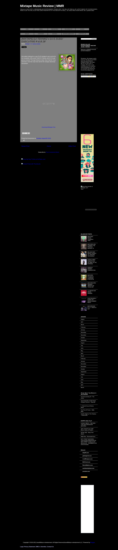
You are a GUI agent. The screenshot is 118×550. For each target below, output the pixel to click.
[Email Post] (24, 140)
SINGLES (27, 33)
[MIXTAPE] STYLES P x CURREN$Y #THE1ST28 (90, 277)
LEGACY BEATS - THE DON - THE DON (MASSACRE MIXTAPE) (88, 425)
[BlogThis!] (24, 133)
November (83, 335)
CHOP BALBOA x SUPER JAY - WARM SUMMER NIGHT (91, 300)
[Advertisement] (49, 21)
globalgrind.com (87, 455)
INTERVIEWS (41, 33)
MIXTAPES (54, 33)
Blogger (92, 542)
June (82, 348)
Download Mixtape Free (48, 127)
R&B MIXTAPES (54, 29)
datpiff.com (86, 452)
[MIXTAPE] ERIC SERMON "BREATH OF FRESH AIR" (91, 285)
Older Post (72, 146)
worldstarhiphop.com (88, 468)
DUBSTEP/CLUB (82, 33)
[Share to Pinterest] (29, 133)
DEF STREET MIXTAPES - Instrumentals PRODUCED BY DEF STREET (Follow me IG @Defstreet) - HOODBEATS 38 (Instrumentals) (89, 442)
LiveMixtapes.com (87, 459)
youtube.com (86, 471)
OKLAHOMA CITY (68, 29)
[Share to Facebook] (27, 133)
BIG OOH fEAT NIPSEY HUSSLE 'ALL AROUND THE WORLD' (91, 254)
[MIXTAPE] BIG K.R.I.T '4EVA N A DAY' (91, 308)
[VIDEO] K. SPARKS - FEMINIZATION (91, 269)
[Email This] (23, 133)
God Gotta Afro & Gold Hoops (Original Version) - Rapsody (88, 401)
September (83, 340)
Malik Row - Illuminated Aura (88, 436)
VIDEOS (41, 29)
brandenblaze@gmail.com (87, 70)
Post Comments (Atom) (52, 152)
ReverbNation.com (88, 465)
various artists (36, 44)
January (83, 329)
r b (31, 44)
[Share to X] (26, 133)
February (83, 327)
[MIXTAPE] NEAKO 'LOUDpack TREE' (90, 238)
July (82, 345)
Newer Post (25, 146)
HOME (27, 29)
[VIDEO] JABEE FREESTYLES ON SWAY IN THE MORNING (92, 261)
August (82, 319)
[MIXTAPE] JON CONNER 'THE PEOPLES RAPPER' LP (91, 246)
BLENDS (82, 29)
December (83, 332)
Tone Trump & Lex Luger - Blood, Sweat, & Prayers (87, 429)
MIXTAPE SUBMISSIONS (68, 33)
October (83, 337)
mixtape (27, 44)
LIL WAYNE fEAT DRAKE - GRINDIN (91, 292)
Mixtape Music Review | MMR (42, 6)
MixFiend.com (86, 462)
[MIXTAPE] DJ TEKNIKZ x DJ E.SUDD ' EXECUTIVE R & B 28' (42, 40)
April (82, 322)
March (82, 324)
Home (49, 146)
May (82, 350)
